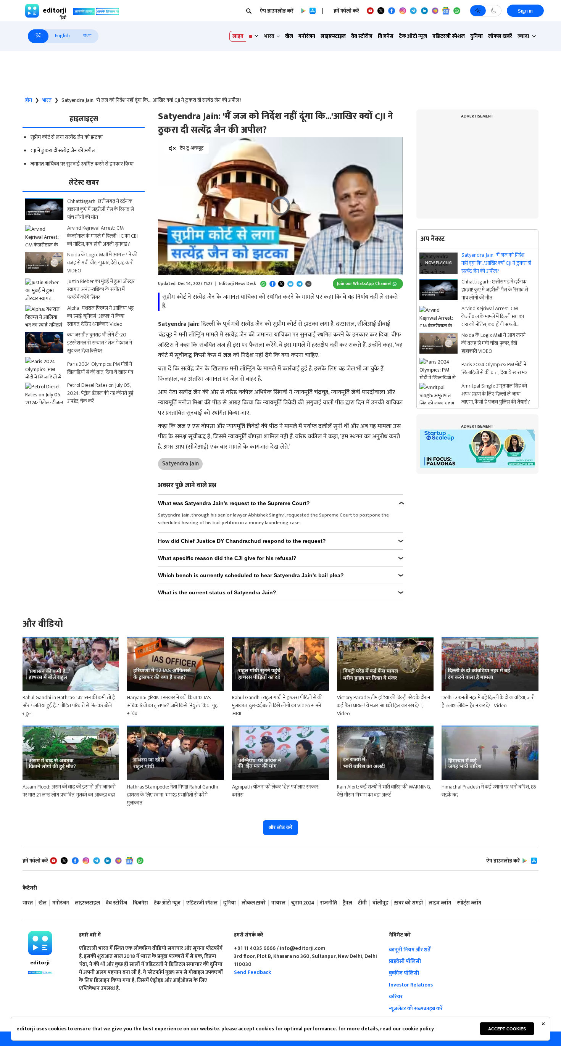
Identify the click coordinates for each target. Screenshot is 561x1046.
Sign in (525, 10)
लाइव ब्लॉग (440, 903)
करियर (396, 996)
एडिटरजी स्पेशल (448, 36)
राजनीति (328, 903)
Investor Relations (411, 984)
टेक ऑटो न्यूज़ (413, 36)
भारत (47, 100)
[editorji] (40, 943)
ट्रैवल (347, 903)
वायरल (278, 903)
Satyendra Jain (180, 464)
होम (28, 100)
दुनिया (476, 36)
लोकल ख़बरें (500, 36)
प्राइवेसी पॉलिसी (405, 961)
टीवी (362, 903)
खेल (289, 36)
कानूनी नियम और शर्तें (409, 949)
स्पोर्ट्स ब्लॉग (469, 903)
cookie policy (418, 1028)
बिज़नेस (385, 36)
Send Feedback (252, 972)
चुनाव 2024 (302, 903)
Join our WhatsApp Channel (364, 283)
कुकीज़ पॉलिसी (404, 973)
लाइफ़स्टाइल (333, 36)
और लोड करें (280, 827)
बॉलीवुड (380, 903)
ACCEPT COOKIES (507, 1029)
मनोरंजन (306, 36)
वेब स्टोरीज (361, 36)
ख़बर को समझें (408, 903)
